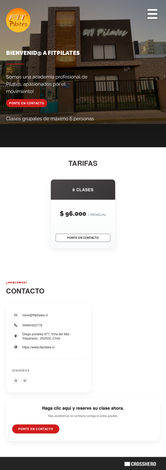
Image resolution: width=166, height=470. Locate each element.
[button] (152, 14)
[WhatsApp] (24, 380)
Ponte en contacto (83, 238)
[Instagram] (15, 380)
